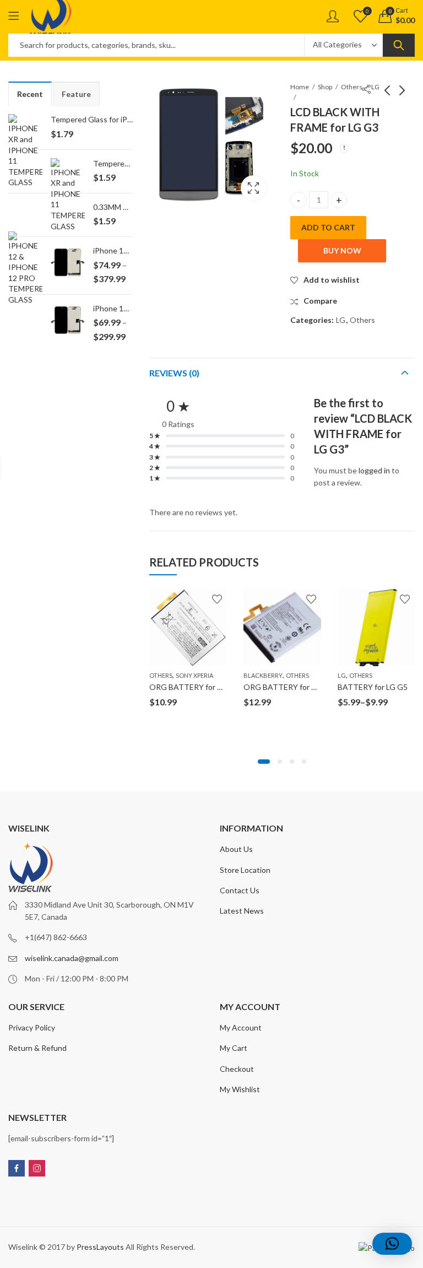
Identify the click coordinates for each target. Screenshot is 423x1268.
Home (299, 87)
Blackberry (263, 675)
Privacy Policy (31, 1027)
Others (351, 87)
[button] (264, 762)
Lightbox (253, 188)
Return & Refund (37, 1048)
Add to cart (328, 227)
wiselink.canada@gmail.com (71, 958)
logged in (374, 470)
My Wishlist (240, 1089)
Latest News (242, 910)
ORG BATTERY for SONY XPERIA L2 (213, 687)
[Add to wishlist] (217, 599)
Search (399, 45)
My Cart (233, 1048)
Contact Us (239, 890)
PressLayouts (100, 1246)
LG (340, 320)
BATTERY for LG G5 (373, 687)
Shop (325, 87)
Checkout (237, 1068)
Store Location (245, 870)
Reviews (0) (174, 373)
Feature (76, 94)
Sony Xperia (194, 675)
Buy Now (342, 250)
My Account (241, 1027)
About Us (236, 849)
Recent (30, 94)
